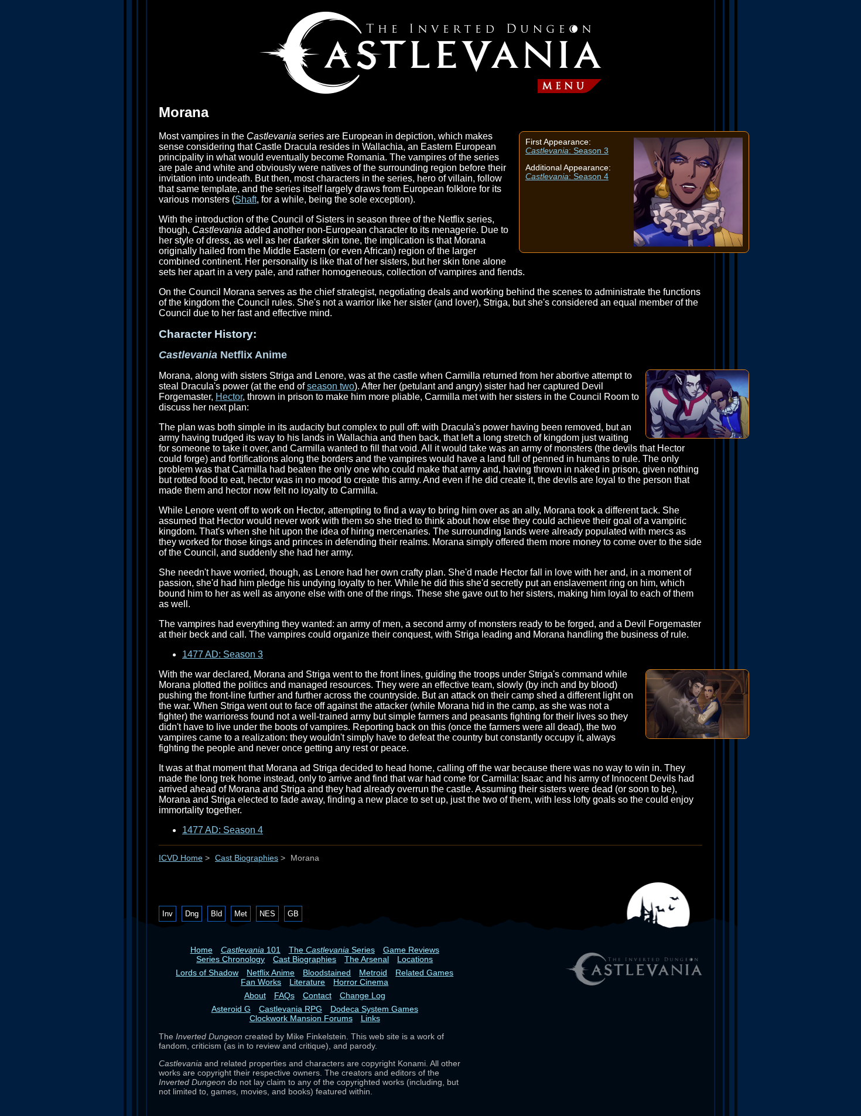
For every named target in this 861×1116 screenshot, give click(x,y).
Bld (216, 913)
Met (240, 913)
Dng (192, 913)
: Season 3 (567, 150)
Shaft (246, 199)
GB (293, 913)
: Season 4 (567, 176)
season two (330, 386)
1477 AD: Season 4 (222, 830)
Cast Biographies (246, 858)
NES (267, 913)
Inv (167, 913)
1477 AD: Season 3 (222, 654)
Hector (229, 397)
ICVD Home (181, 858)
